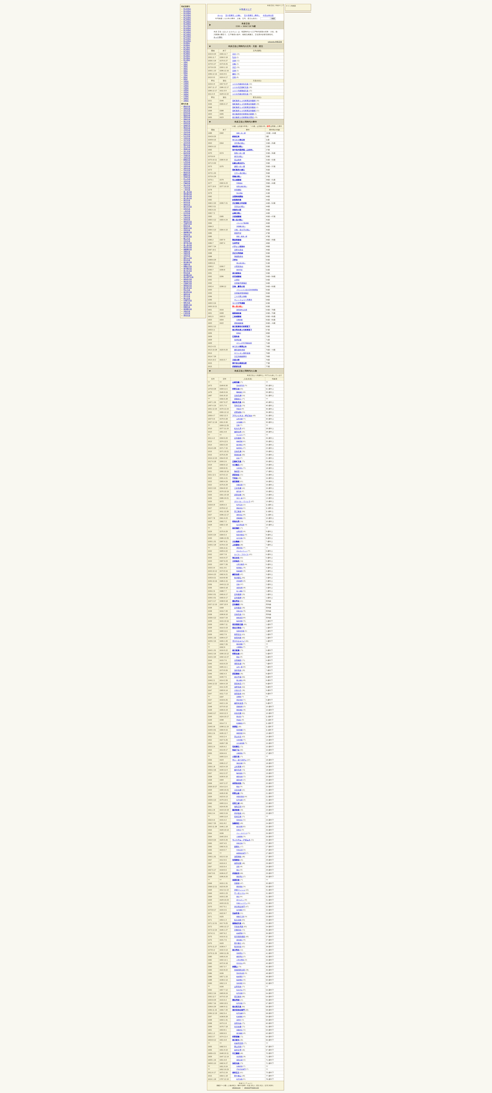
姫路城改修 (236, 313)
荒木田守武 (240, 385)
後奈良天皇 (236, 402)
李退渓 (238, 409)
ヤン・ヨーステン (239, 760)
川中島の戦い (239, 143)
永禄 (234, 61)
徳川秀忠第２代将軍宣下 (242, 330)
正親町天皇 (236, 461)
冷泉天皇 (186, 181)
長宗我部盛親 (239, 937)
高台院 (238, 716)
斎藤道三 (237, 399)
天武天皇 (186, 132)
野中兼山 (237, 1076)
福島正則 (237, 807)
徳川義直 (239, 1033)
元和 (234, 77)
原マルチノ (240, 900)
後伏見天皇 (187, 247)
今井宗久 (239, 468)
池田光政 (235, 1063)
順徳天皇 (186, 226)
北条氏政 (237, 614)
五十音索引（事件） (252, 15)
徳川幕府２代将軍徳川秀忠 (243, 117)
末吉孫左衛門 (239, 907)
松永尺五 (239, 990)
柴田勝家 (235, 481)
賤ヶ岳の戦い (237, 220)
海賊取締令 (238, 256)
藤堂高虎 (237, 770)
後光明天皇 (187, 292)
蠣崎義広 (239, 392)
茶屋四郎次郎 (239, 970)
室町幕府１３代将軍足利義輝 (244, 104)
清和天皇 (186, 168)
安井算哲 (239, 983)
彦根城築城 (238, 323)
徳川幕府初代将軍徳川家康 (243, 114)
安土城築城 (236, 180)
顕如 (237, 657)
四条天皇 (186, 234)
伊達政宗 (235, 873)
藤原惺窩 (235, 810)
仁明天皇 (186, 162)
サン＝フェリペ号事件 (243, 300)
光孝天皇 (186, 166)
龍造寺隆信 (240, 535)
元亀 (234, 64)
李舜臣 (235, 727)
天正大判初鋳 (237, 253)
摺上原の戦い (241, 263)
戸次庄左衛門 (241, 1069)
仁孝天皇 (186, 313)
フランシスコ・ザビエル (242, 416)
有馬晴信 (235, 860)
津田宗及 (239, 548)
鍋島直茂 (239, 617)
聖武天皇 (186, 145)
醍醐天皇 (186, 175)
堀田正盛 (239, 1060)
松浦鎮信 (239, 723)
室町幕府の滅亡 (238, 170)
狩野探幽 (235, 1037)
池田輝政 (237, 857)
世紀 (187, 9)
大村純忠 (235, 561)
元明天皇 (186, 138)
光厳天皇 (186, 253)
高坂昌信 (239, 508)
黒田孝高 (237, 684)
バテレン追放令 (238, 246)
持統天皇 (186, 134)
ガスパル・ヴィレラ (242, 501)
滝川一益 (239, 498)
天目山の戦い (239, 206)
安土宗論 (239, 193)
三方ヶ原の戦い (240, 173)
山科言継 (239, 419)
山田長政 (237, 987)
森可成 (238, 491)
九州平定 (235, 243)
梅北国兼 (239, 644)
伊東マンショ (239, 890)
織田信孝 (239, 780)
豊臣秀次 (239, 876)
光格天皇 (186, 311)
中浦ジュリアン (241, 903)
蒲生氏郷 (239, 763)
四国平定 (237, 233)
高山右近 (237, 737)
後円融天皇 (187, 268)
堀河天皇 (186, 200)
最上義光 (239, 680)
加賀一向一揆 (241, 133)
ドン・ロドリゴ (241, 833)
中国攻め (239, 183)
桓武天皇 (186, 153)
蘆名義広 (239, 940)
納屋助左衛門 (241, 853)
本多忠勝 (237, 713)
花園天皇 (186, 251)
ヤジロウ (239, 435)
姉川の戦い (238, 156)
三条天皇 (186, 187)
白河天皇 (186, 213)
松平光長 (239, 1079)
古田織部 (237, 660)
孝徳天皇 (186, 128)
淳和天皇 (186, 158)
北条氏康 (237, 451)
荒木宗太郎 (240, 973)
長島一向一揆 (239, 153)
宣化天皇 (186, 111)
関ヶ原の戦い (237, 306)
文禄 (234, 71)
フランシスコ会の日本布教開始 (247, 290)
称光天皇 (186, 273)
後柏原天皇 (187, 279)
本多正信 (239, 611)
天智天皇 (186, 130)
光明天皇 (186, 256)
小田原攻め (238, 266)
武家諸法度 (236, 366)
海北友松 (235, 558)
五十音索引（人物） (233, 15)
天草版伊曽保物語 (241, 293)
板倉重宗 (239, 976)
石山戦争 (237, 160)
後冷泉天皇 (187, 196)
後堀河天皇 (187, 228)
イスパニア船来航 (242, 223)
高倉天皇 (186, 215)
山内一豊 (239, 667)
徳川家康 (235, 650)
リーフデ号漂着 (238, 303)
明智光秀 (235, 521)
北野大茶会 (238, 250)
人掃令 (237, 280)
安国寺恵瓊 (240, 631)
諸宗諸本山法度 (241, 310)
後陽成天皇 (236, 923)
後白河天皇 (187, 207)
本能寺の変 (236, 210)
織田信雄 (239, 776)
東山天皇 (186, 298)
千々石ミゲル (239, 893)
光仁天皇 (186, 147)
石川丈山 (239, 963)
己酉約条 (235, 336)
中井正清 (239, 850)
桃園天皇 (186, 307)
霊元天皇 (186, 296)
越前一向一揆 (239, 166)
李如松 (238, 720)
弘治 (234, 57)
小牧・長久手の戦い (242, 230)
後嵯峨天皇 (187, 232)
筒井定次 (239, 820)
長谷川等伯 (236, 628)
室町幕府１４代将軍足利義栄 (244, 107)
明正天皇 (186, 290)
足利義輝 (237, 594)
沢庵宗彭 (237, 930)
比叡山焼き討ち (238, 163)
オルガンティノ (241, 551)
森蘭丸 (237, 847)
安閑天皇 (186, 108)
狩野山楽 (235, 793)
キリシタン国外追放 (242, 353)
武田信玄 (235, 475)
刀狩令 (235, 260)
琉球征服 (237, 340)
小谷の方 (237, 690)
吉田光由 (237, 1023)
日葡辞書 (239, 320)
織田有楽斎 (238, 703)
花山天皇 (186, 185)
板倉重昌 (239, 980)
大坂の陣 (235, 360)
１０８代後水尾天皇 (240, 94)
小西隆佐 (239, 647)
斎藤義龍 (239, 518)
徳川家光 (235, 1040)
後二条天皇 (187, 245)
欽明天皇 (186, 113)
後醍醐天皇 (187, 249)
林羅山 (235, 967)
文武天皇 (186, 143)
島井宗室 (239, 621)
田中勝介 (237, 943)
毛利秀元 (239, 953)
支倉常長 (235, 913)
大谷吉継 (237, 790)
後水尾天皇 (236, 1007)
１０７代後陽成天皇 (240, 91)
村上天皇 (186, 179)
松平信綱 (239, 1013)
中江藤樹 (235, 1053)
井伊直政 (237, 813)
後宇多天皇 (187, 243)
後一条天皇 (187, 192)
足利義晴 (237, 438)
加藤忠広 (239, 1030)
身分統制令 (236, 273)
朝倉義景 (239, 571)
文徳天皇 (186, 164)
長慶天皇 (186, 264)
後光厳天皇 (187, 262)
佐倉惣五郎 (238, 1043)
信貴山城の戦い (241, 186)
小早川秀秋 (240, 960)
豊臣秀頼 (235, 1000)
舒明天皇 (186, 123)
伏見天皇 (186, 241)
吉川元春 (239, 538)
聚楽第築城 (236, 240)
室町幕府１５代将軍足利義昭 (244, 111)
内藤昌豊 (239, 485)
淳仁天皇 (186, 151)
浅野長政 (237, 687)
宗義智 (237, 883)
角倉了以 (235, 750)
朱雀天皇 (186, 177)
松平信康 (239, 800)
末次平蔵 (237, 677)
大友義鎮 (235, 541)
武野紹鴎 (237, 412)
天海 (237, 584)
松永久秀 (237, 428)
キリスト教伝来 (238, 140)
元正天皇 (186, 140)
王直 (237, 425)
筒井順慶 (239, 730)
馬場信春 (237, 455)
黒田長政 (239, 886)
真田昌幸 (237, 694)
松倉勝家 (239, 1016)
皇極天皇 (186, 126)
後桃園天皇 (187, 309)
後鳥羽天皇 (187, 222)
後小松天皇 (187, 271)
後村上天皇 (187, 258)
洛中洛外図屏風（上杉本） (243, 150)
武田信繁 (237, 495)
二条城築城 (236, 316)
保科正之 (235, 1072)
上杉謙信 (235, 545)
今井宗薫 (239, 740)
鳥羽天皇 (186, 202)
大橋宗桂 (239, 753)
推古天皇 (186, 121)
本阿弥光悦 (236, 783)
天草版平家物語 (240, 283)
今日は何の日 (268, 15)
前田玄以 (237, 634)
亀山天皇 (186, 239)
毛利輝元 (235, 747)
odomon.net (236, 1088)
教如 (237, 786)
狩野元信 (235, 389)
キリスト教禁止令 (239, 346)
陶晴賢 (237, 471)
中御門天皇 (187, 300)
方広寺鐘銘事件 (240, 356)
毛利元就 (237, 406)
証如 (237, 458)
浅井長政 (237, 670)
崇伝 (237, 896)
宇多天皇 (186, 170)
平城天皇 (186, 155)
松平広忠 (239, 505)
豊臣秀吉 (235, 601)
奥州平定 (239, 270)
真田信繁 (237, 863)
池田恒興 (239, 587)
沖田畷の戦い (241, 226)
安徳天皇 (186, 219)
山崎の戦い (236, 213)
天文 (234, 54)
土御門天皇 (187, 224)
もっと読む (218, 37)
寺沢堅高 (239, 1056)
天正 (234, 67)
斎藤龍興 (239, 706)
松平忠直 (239, 1003)
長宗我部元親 (237, 624)
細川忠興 (239, 826)
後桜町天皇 (187, 305)
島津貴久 (239, 448)
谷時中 (238, 1020)
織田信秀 (237, 432)
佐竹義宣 (239, 910)
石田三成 (235, 803)
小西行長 (235, 757)
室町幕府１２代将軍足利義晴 (244, 101)
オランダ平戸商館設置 (244, 343)
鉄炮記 (238, 333)
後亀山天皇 (187, 266)
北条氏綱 (237, 396)
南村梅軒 (235, 528)
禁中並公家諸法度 (239, 363)
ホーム (220, 15)
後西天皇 (186, 294)
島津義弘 (237, 578)
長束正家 (237, 817)
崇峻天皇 (186, 119)
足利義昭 (235, 604)
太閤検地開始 (237, 196)
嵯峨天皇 (186, 160)
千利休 (235, 478)
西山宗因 (237, 1047)
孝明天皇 (186, 315)
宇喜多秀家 (238, 927)
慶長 (234, 74)
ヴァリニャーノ (238, 641)
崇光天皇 (186, 260)
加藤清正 (235, 823)
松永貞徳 (237, 920)
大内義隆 (239, 422)
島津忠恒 (237, 947)
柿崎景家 (239, 441)
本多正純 (239, 843)
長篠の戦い (236, 176)
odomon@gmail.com (251, 1088)
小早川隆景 (240, 564)
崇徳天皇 (186, 205)
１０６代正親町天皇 (240, 87)
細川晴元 (239, 445)
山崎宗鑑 (235, 382)
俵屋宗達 (235, 880)
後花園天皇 (187, 275)
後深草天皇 (187, 236)
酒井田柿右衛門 (238, 1010)
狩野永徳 (235, 654)
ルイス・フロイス (241, 554)
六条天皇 (186, 217)
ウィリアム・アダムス (241, 840)
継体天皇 (186, 106)
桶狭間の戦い (237, 146)
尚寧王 (238, 830)
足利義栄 (237, 608)
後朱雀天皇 (187, 194)
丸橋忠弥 (239, 1066)
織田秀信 (239, 956)
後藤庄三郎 (240, 916)
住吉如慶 (237, 1027)
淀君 (237, 866)
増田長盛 (237, 664)
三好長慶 (237, 488)
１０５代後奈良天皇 (240, 84)
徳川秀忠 (235, 950)
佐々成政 (239, 591)
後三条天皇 (187, 198)
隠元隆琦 (237, 997)
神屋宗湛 (239, 733)
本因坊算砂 (240, 796)
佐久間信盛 (240, 525)
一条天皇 (186, 190)
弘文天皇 (186, 136)
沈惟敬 (238, 696)
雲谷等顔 (239, 700)
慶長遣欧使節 (239, 350)
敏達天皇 (186, 115)
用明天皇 (186, 117)
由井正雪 (237, 1050)
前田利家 (237, 638)
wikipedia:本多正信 (275, 42)
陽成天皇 (186, 172)
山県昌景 (239, 531)
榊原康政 (239, 710)
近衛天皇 (186, 209)
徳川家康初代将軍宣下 (241, 326)
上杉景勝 (237, 767)
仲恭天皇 (186, 230)
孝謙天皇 (186, 149)
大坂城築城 (236, 216)
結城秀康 (239, 933)
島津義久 (239, 567)
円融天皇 (186, 183)
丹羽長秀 (239, 581)
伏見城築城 (236, 276)
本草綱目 (237, 190)
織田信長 (235, 574)
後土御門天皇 (188, 277)
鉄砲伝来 (235, 136)
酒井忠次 (239, 515)
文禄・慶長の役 (238, 286)
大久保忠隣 (240, 743)
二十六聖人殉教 (240, 296)
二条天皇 (186, 211)
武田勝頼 (235, 674)
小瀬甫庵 (239, 836)
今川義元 (235, 465)
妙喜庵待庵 (236, 200)
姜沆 (237, 870)
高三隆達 (237, 511)
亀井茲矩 (239, 773)
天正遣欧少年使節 (239, 203)
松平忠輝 (239, 993)
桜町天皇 (186, 303)
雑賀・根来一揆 (241, 236)
